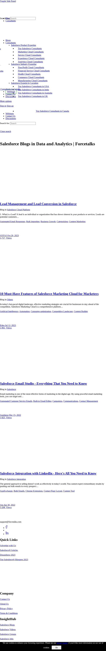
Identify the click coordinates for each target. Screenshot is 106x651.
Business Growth (48, 221)
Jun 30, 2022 (9, 505)
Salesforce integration (16, 479)
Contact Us (10, 116)
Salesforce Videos (8, 629)
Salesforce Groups (8, 634)
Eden (2, 325)
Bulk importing (32, 221)
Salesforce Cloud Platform (18, 210)
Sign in (3, 106)
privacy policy (62, 643)
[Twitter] (7, 530)
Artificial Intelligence (9, 311)
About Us (4, 604)
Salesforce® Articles (9, 550)
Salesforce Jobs (6, 639)
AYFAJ (3, 235)
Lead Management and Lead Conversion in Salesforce (38, 204)
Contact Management (88, 401)
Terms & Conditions (9, 613)
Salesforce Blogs (7, 625)
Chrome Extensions (34, 491)
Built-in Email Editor (42, 401)
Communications (70, 401)
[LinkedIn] (7, 534)
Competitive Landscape (62, 311)
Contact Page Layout (53, 491)
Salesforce (11, 389)
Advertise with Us (8, 545)
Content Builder (81, 311)
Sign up (10, 106)
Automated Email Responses (12, 221)
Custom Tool (69, 491)
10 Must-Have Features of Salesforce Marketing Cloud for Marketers (49, 294)
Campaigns (57, 401)
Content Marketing (77, 221)
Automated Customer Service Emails (16, 401)
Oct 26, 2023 (13, 235)
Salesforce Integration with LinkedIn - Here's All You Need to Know (48, 473)
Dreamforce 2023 (7, 555)
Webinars (10, 113)
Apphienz (4, 415)
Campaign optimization (41, 311)
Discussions (11, 118)
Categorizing (62, 221)
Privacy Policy (6, 608)
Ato (2, 505)
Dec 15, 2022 (15, 415)
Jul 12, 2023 (10, 325)
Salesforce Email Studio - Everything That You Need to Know (43, 383)
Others (10, 299)
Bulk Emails (19, 491)
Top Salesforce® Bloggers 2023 (14, 559)
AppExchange (6, 491)
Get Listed (7, 587)
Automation (24, 311)
